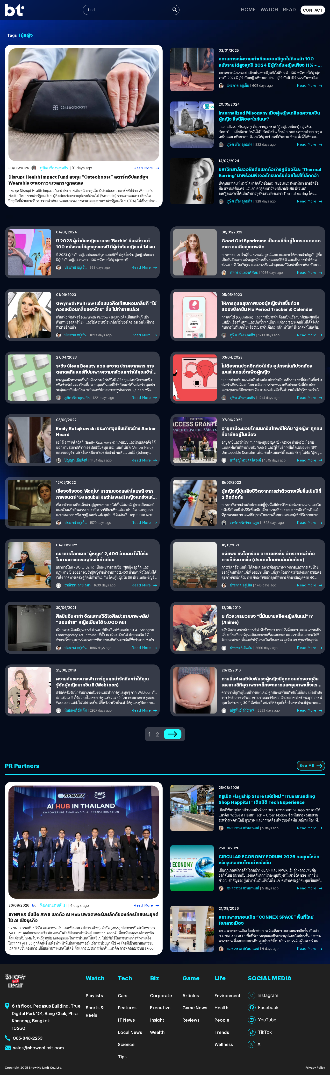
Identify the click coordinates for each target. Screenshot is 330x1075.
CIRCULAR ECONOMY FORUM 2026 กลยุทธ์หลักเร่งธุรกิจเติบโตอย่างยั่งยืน (269, 859)
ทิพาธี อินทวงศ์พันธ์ (244, 272)
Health (221, 1007)
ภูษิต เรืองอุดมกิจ (54, 168)
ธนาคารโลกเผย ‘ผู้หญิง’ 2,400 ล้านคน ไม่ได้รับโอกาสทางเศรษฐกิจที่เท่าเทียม (102, 556)
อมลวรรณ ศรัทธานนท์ (243, 828)
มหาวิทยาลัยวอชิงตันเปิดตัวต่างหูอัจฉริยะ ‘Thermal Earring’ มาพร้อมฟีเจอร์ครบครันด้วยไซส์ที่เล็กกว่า (270, 172)
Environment (228, 995)
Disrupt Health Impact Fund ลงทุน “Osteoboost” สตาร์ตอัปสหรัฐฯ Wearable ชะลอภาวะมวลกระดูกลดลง (78, 180)
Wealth (157, 1032)
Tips (122, 1056)
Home (248, 9)
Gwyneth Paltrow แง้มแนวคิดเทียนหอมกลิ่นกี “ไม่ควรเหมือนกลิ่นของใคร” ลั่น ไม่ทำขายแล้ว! (106, 306)
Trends (222, 1032)
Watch (269, 9)
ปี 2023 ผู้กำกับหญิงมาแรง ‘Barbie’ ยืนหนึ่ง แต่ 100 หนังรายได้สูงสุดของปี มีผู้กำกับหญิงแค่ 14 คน (105, 244)
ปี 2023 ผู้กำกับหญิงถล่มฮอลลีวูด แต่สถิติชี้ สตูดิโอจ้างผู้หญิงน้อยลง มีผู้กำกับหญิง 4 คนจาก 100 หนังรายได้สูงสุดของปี (105, 257)
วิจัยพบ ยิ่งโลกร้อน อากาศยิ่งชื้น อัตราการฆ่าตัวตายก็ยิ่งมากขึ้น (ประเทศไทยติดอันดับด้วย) (268, 556)
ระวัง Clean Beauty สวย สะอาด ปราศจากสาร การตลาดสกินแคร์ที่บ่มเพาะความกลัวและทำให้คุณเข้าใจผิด (105, 372)
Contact (313, 10)
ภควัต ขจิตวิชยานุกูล (244, 522)
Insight (157, 1020)
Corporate (161, 995)
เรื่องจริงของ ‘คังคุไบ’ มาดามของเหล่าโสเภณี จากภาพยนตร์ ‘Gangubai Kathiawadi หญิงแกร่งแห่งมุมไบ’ (104, 497)
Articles (190, 995)
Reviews (191, 1020)
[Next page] (172, 734)
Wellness (224, 1044)
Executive (160, 1007)
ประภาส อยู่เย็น (238, 85)
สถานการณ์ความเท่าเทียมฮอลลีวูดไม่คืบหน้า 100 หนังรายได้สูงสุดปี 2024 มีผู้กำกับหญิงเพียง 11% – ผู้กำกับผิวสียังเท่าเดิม (270, 65)
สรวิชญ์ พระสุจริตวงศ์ (245, 460)
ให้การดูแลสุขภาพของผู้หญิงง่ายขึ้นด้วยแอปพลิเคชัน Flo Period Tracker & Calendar (267, 306)
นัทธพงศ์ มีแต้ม (241, 648)
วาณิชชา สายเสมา (78, 585)
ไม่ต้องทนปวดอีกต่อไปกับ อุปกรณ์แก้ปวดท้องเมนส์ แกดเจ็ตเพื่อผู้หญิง (267, 369)
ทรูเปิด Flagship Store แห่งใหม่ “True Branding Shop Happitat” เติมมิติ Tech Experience (267, 799)
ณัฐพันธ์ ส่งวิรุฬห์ (242, 710)
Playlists (94, 995)
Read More (143, 168)
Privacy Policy (315, 1067)
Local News (130, 1032)
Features (127, 1007)
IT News (126, 1020)
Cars (122, 995)
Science (126, 1044)
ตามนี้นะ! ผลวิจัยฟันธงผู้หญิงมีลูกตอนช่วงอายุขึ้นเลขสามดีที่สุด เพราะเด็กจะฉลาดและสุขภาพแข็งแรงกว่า (271, 685)
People (222, 1020)
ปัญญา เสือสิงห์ (76, 460)
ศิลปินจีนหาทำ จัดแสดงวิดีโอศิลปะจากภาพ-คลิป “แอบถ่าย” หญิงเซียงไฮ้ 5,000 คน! (102, 619)
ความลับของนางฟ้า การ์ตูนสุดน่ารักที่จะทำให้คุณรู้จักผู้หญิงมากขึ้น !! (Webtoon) (102, 682)
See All (307, 765)
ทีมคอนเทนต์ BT (53, 905)
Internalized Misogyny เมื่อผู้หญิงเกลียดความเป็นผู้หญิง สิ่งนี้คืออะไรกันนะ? (269, 116)
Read (289, 9)
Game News (194, 1007)
